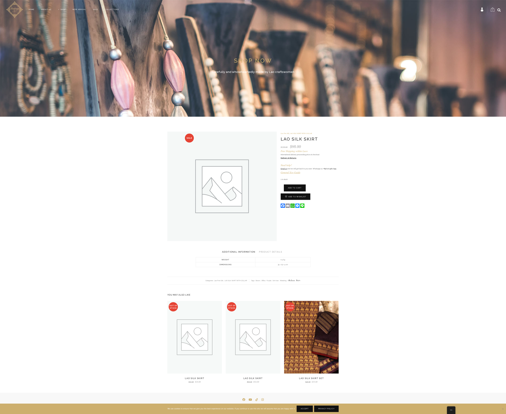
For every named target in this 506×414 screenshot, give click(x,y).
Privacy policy (326, 409)
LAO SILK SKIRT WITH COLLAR (301, 133)
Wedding (283, 280)
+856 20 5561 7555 (329, 169)
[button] (295, 196)
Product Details (270, 252)
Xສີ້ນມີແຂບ (291, 280)
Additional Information (238, 252)
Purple (269, 280)
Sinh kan (276, 280)
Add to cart (295, 188)
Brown (258, 280)
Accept (305, 409)
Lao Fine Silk (285, 133)
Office (263, 280)
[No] (502, 409)
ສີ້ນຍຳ (298, 280)
